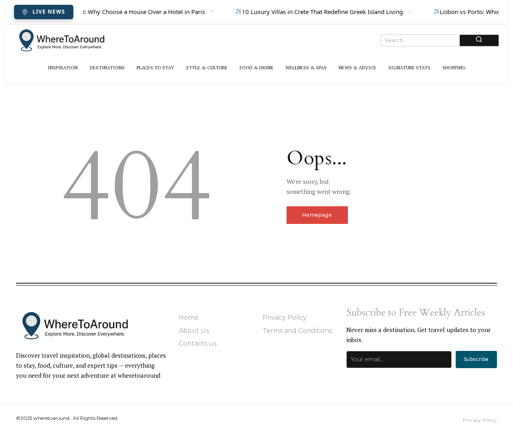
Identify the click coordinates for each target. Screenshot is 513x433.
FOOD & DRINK (256, 67)
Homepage (317, 215)
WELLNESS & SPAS (306, 67)
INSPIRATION (63, 67)
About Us (194, 330)
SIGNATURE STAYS (409, 67)
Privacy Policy (285, 317)
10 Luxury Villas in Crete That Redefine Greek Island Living (321, 12)
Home (188, 317)
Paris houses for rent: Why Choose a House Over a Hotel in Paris (115, 12)
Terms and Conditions (297, 330)
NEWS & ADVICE (357, 67)
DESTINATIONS (107, 67)
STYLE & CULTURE (207, 67)
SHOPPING (454, 67)
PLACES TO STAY (155, 67)
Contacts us (197, 343)
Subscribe (476, 359)
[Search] (479, 40)
